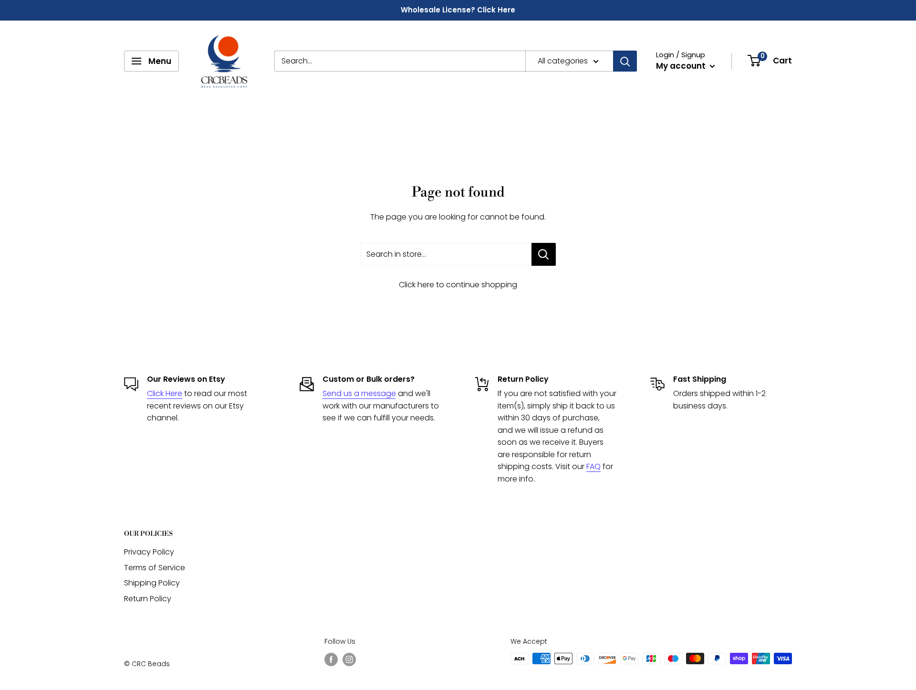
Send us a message (359, 393)
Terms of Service (154, 567)
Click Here (164, 393)
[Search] (625, 61)
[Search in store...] (543, 254)
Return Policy (147, 598)
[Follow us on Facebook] (331, 659)
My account (682, 66)
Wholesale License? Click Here (458, 10)
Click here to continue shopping (458, 284)
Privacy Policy (149, 551)
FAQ (593, 466)
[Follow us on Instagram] (349, 659)
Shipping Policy (152, 582)
